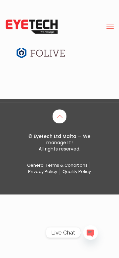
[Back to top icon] (59, 116)
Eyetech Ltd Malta (56, 136)
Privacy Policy (42, 171)
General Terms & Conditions (57, 165)
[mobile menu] (110, 26)
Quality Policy (76, 171)
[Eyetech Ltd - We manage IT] (32, 26)
